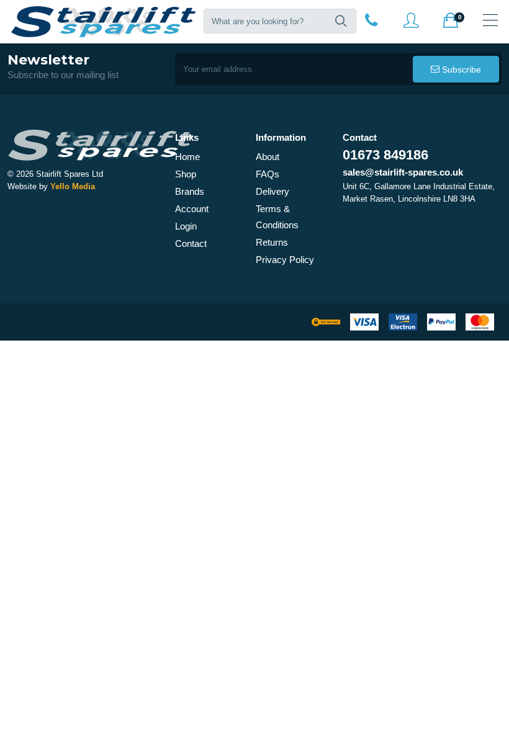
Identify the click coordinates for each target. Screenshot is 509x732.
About (267, 156)
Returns (272, 242)
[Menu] (490, 20)
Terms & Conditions (277, 216)
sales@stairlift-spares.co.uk (403, 172)
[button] (340, 21)
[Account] (371, 20)
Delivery (272, 191)
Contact (191, 243)
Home (187, 156)
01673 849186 (385, 155)
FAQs (267, 174)
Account (192, 208)
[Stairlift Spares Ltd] (104, 21)
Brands (189, 191)
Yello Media (72, 186)
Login (186, 226)
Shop (185, 174)
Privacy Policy (285, 259)
